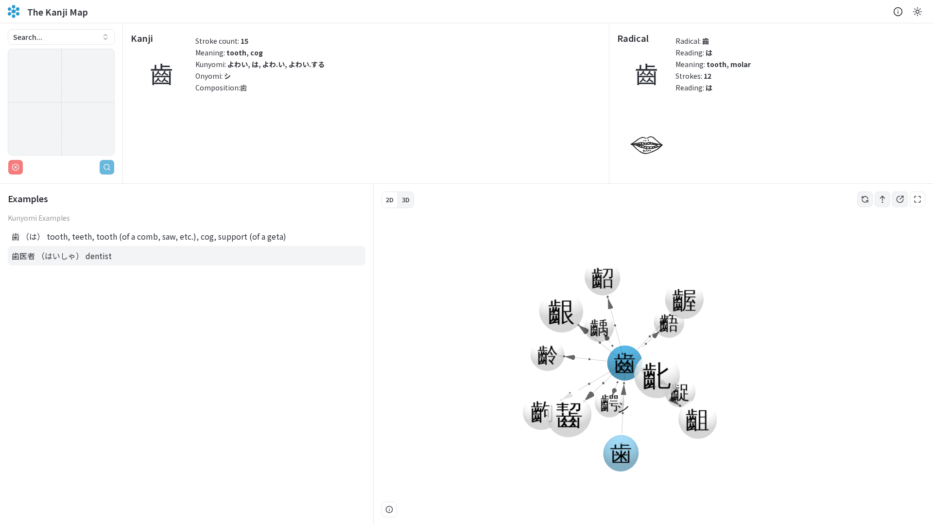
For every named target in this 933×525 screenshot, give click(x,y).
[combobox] (61, 37)
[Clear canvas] (15, 167)
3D (406, 199)
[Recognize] (107, 167)
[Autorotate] (865, 199)
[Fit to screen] (917, 199)
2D (390, 199)
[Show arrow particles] (882, 199)
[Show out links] (900, 199)
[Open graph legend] (389, 509)
